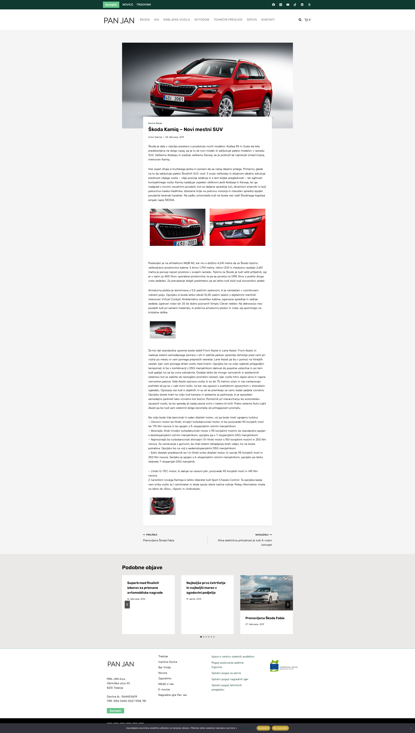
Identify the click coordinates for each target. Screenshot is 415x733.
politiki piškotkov (245, 728)
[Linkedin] (302, 4)
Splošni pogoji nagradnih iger (230, 679)
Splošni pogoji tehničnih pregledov (227, 687)
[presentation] (266, 592)
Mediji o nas (166, 683)
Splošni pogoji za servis (226, 673)
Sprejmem (263, 728)
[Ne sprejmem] (411, 728)
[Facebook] (273, 4)
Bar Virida (164, 667)
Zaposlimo (164, 678)
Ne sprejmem (280, 728)
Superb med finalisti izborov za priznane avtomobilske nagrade (145, 588)
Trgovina (143, 4)
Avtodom (201, 19)
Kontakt (268, 19)
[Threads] (309, 4)
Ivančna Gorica (167, 661)
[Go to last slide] (127, 604)
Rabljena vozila (176, 19)
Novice (128, 4)
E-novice (164, 689)
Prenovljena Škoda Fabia (158, 537)
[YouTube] (287, 4)
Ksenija (158, 137)
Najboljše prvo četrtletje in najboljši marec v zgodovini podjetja (205, 588)
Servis (252, 19)
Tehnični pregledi (228, 19)
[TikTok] (295, 4)
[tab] (201, 637)
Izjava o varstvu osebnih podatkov (233, 656)
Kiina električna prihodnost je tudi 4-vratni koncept (245, 539)
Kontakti (111, 4)
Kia (156, 19)
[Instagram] (280, 4)
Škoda (145, 19)
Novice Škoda (155, 123)
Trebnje (163, 656)
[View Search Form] (300, 20)
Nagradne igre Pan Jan (172, 695)
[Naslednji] (287, 604)
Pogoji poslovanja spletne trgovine (228, 665)
